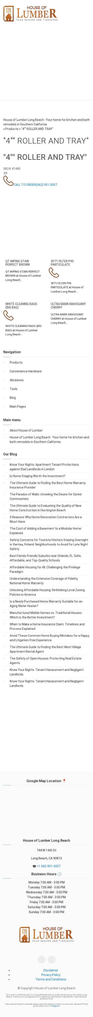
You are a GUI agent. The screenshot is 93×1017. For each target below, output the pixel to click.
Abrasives (17, 380)
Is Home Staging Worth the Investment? (37, 476)
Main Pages (18, 406)
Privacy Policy (50, 975)
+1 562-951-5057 (49, 866)
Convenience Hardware (26, 371)
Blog (13, 397)
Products (16, 362)
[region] (46, 64)
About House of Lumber (26, 430)
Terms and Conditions (50, 979)
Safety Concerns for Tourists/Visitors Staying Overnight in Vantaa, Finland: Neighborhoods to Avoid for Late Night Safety (49, 544)
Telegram (55, 1006)
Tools (14, 389)
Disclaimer (50, 970)
